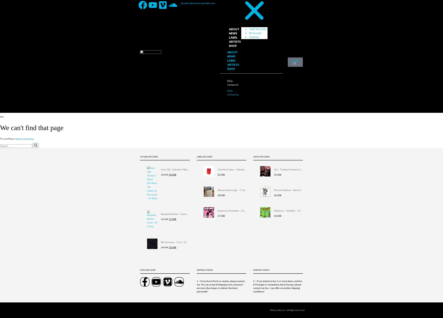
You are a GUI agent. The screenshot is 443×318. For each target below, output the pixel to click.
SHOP (233, 45)
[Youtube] (152, 5)
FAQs (230, 81)
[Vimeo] (163, 5)
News (233, 33)
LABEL (233, 37)
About (234, 29)
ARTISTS (235, 41)
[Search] (36, 145)
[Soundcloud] (173, 5)
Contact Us (232, 84)
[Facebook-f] (145, 282)
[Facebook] (142, 5)
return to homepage (25, 138)
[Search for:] (16, 146)
